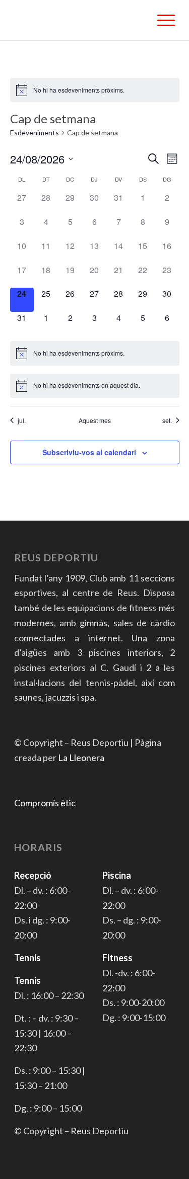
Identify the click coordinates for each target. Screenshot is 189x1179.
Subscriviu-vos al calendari (89, 452)
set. (167, 420)
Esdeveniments (34, 132)
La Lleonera (81, 757)
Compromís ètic (45, 802)
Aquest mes (95, 420)
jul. (22, 420)
